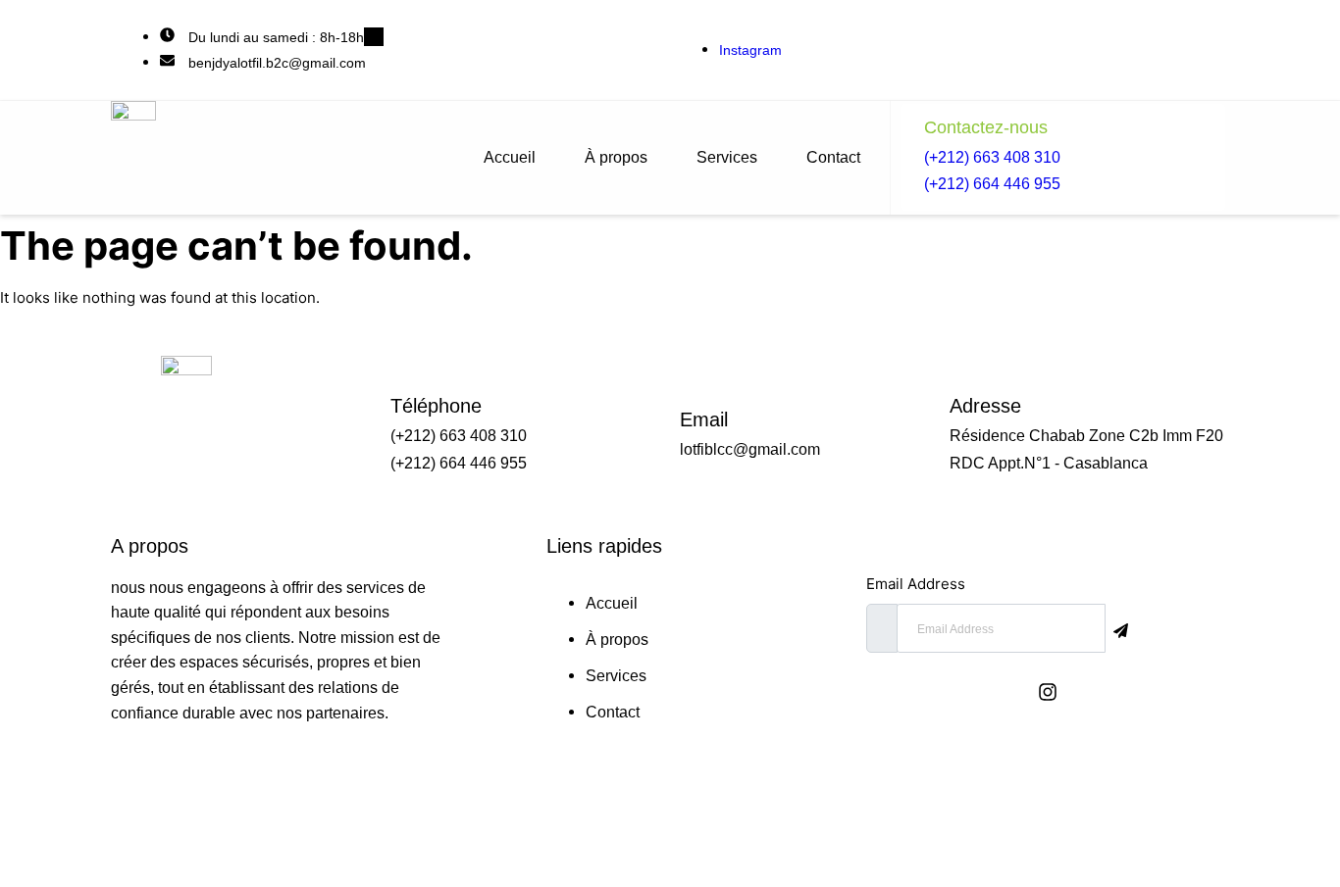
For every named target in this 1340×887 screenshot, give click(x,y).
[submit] (1125, 629)
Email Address (915, 583)
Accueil (510, 157)
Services (726, 157)
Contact (833, 157)
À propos (616, 157)
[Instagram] (1047, 692)
